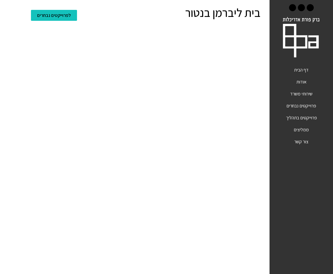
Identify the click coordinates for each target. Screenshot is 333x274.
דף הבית (301, 70)
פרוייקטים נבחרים (301, 106)
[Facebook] (310, 7)
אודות (301, 82)
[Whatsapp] (301, 7)
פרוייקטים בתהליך (301, 118)
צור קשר (301, 142)
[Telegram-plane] (292, 7)
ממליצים (301, 130)
